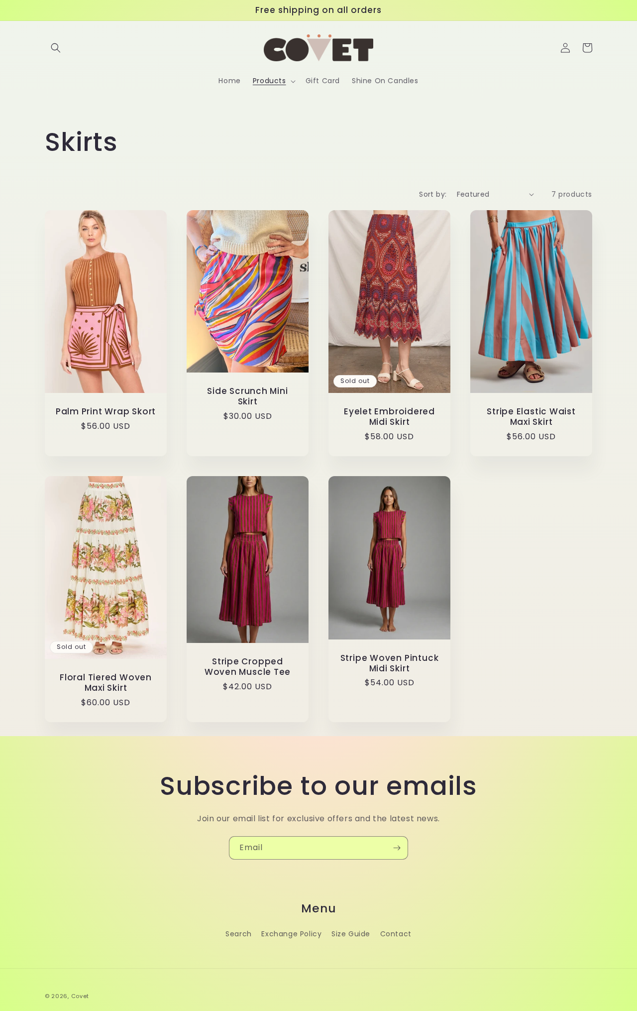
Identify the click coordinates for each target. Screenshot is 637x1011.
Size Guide (350, 934)
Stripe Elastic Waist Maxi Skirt (531, 416)
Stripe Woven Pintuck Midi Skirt (389, 663)
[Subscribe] (397, 848)
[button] (56, 48)
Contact (396, 934)
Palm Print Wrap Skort (106, 411)
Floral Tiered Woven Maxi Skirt (106, 682)
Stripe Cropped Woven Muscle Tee (248, 666)
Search (238, 934)
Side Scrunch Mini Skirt (247, 396)
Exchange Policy (291, 934)
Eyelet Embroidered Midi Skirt (389, 416)
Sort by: (432, 194)
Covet (80, 996)
